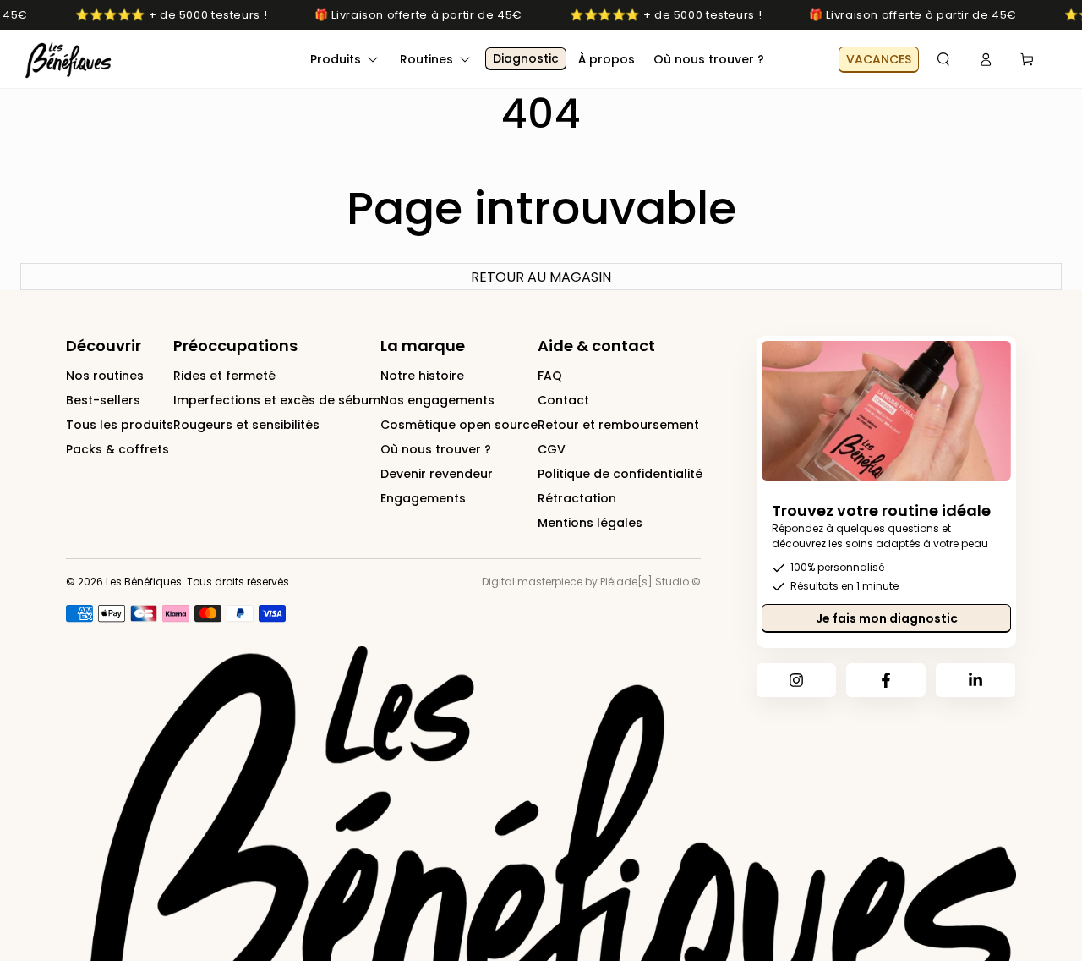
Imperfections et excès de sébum (276, 400)
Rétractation (577, 498)
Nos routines (105, 375)
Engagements (423, 498)
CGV (552, 449)
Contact (563, 400)
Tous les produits (119, 424)
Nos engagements (437, 400)
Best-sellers (103, 400)
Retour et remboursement (618, 424)
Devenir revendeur (436, 473)
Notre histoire (422, 375)
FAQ (550, 375)
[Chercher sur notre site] (943, 59)
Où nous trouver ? (435, 449)
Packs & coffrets (117, 449)
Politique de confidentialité (620, 473)
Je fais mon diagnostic (887, 618)
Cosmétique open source (459, 424)
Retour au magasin (541, 277)
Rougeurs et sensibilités (246, 424)
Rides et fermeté (224, 375)
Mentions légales (590, 522)
